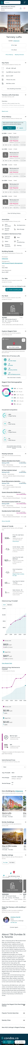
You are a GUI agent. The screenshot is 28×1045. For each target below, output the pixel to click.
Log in (21, 128)
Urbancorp (16, 40)
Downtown (10, 8)
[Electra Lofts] (20, 798)
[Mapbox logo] (5, 877)
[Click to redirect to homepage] (2, 2)
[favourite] (24, 8)
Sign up (9, 128)
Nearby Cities (6, 1020)
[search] (12, 2)
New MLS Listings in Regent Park (12, 1027)
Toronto (3, 9)
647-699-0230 (14, 922)
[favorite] (21, 304)
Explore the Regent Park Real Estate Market (13, 1005)
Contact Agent (14, 927)
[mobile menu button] (25, 2)
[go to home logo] (9, 1038)
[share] (20, 8)
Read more (5, 111)
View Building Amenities (14, 88)
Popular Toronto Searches (10, 1013)
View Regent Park (7, 663)
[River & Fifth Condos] (21, 830)
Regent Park (4, 8)
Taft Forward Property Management (12, 263)
